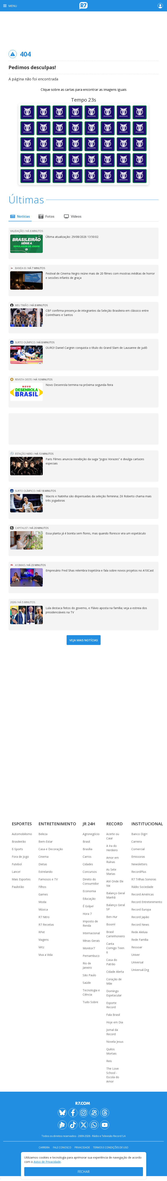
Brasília (87, 849)
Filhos (42, 887)
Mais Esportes (21, 879)
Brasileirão (19, 841)
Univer (135, 955)
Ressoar (136, 947)
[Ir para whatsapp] (94, 1124)
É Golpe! (88, 906)
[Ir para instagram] (83, 1112)
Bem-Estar (45, 841)
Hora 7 (87, 914)
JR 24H (89, 823)
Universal (137, 962)
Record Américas (142, 894)
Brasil (86, 841)
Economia (89, 891)
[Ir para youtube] (104, 1124)
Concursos (90, 872)
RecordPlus (138, 872)
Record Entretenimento (146, 902)
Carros (87, 857)
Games (43, 894)
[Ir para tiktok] (72, 1124)
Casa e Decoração (50, 849)
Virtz (41, 947)
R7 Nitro (43, 917)
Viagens (43, 940)
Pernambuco (91, 956)
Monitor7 (89, 948)
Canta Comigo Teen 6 (115, 948)
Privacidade (82, 1147)
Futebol (17, 864)
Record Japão (140, 917)
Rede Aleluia (139, 932)
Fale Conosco (62, 1147)
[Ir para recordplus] (62, 1124)
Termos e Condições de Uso (110, 1147)
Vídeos (76, 216)
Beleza (42, 834)
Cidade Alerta (115, 972)
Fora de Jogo (20, 857)
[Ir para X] (83, 1124)
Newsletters (139, 864)
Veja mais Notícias (83, 640)
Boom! (110, 924)
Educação (89, 899)
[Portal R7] (83, 5)
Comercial (138, 849)
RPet (41, 932)
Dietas (42, 864)
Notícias (23, 216)
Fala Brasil (113, 1015)
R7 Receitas (46, 924)
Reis (109, 1061)
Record (114, 823)
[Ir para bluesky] (62, 1112)
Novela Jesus (114, 1042)
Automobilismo (22, 834)
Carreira (136, 841)
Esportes (22, 823)
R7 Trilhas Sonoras (143, 879)
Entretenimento (57, 823)
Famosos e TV (48, 879)
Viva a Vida (45, 955)
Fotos (49, 216)
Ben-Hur (111, 917)
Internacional (91, 933)
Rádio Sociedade (142, 887)
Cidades (88, 864)
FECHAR (84, 1171)
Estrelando (45, 872)
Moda (42, 902)
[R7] (83, 1103)
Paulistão (18, 887)
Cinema (43, 857)
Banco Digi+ (139, 834)
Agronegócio (91, 834)
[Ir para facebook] (72, 1112)
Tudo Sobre (90, 1002)
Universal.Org (140, 970)
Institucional (147, 823)
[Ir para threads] (104, 1112)
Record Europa (141, 909)
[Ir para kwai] (94, 1112)
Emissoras (138, 857)
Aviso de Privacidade (47, 1162)
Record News (140, 924)
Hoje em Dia (114, 1022)
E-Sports (17, 849)
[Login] (160, 6)
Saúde (87, 983)
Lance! (16, 872)
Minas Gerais (91, 941)
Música (43, 909)
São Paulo (89, 975)
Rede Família (139, 940)
